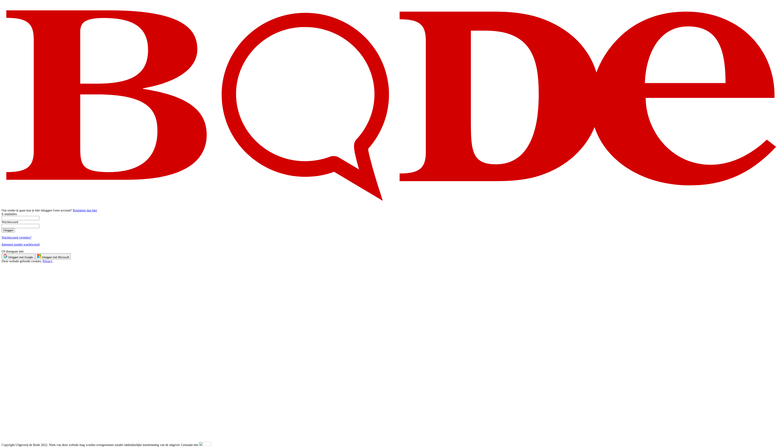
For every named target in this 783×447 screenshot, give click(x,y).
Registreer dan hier (85, 210)
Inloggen (8, 230)
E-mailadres (9, 214)
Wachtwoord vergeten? (16, 237)
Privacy (47, 261)
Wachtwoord (10, 222)
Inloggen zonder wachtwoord (21, 244)
